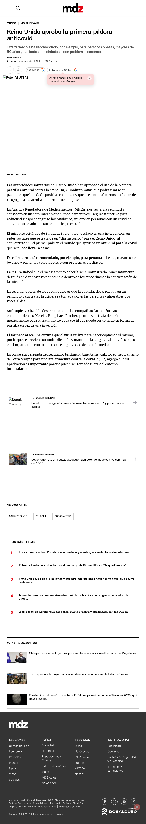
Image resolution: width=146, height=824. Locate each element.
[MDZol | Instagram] (114, 802)
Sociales (14, 779)
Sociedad (48, 745)
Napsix (79, 774)
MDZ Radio (82, 757)
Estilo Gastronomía (54, 766)
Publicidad (114, 746)
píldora (41, 516)
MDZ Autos (49, 777)
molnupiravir (18, 516)
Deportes (48, 751)
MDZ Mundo (14, 57)
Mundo (11, 23)
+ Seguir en (33, 70)
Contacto (113, 751)
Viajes (46, 772)
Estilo (12, 768)
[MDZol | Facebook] (105, 802)
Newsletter (49, 783)
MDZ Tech (81, 768)
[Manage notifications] (137, 807)
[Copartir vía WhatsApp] (10, 70)
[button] (7, 8)
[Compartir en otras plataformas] (18, 70)
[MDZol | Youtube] (124, 802)
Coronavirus (63, 516)
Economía (15, 751)
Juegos (80, 762)
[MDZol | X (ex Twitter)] (134, 802)
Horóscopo (82, 751)
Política (46, 739)
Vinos (12, 774)
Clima (78, 746)
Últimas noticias (19, 746)
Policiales (15, 757)
